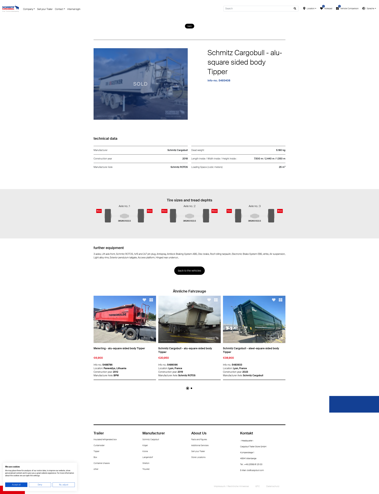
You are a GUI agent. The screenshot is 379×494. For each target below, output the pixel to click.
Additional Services (200, 445)
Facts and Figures (199, 439)
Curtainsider (99, 445)
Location (311, 8)
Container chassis (102, 463)
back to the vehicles (189, 270)
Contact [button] (59, 9)
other (96, 469)
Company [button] (28, 9)
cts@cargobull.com (255, 470)
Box (95, 457)
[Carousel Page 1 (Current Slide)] (187, 388)
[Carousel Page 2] (191, 388)
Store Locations (198, 457)
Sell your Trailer (45, 9)
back (189, 26)
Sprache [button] (370, 8)
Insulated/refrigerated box (105, 439)
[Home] (11, 8)
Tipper (96, 451)
